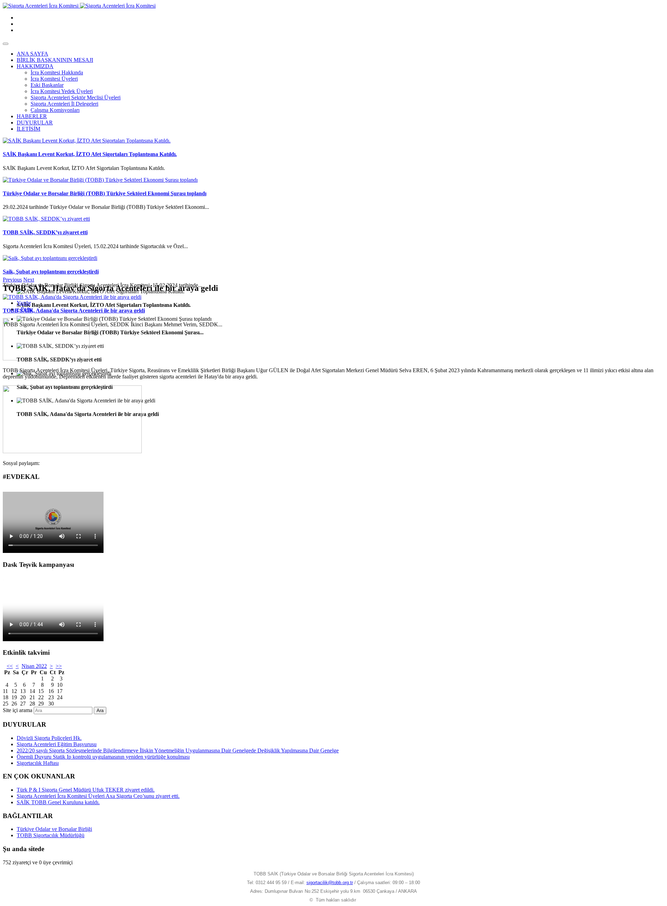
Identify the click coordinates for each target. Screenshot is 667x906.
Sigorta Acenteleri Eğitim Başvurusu (57, 744)
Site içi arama (17, 710)
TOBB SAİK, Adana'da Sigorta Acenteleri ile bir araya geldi (74, 310)
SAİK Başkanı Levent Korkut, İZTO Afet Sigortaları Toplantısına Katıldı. (90, 154)
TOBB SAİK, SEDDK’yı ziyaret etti (45, 232)
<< (10, 666)
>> (59, 666)
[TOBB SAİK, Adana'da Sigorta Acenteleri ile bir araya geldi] (72, 297)
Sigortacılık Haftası (38, 763)
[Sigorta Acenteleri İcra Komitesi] (79, 6)
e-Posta (25, 309)
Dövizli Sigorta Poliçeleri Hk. (49, 738)
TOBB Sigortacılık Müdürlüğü (50, 835)
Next (28, 280)
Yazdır (24, 303)
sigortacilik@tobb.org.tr (329, 882)
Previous (12, 280)
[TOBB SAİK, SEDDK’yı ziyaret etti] (46, 219)
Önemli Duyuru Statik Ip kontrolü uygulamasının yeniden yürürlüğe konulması (103, 757)
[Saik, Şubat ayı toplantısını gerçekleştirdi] (50, 258)
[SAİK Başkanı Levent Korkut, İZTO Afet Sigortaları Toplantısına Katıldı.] (87, 141)
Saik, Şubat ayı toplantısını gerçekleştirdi (51, 272)
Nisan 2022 (34, 666)
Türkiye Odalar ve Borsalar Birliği (54, 829)
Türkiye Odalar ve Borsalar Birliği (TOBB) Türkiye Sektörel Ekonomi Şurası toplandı (104, 193)
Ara (100, 710)
